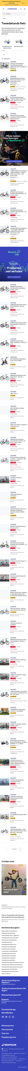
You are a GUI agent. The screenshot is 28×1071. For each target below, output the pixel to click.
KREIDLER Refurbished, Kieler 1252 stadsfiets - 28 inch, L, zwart (18, 641)
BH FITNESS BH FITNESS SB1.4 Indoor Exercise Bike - (18, 359)
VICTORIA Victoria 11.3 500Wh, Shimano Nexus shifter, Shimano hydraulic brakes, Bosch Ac (17, 763)
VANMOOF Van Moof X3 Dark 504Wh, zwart (18, 675)
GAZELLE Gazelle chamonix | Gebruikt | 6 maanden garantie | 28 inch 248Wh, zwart (18, 511)
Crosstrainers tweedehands (9, 951)
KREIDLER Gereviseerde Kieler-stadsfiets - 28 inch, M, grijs (18, 342)
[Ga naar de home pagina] (12, 9)
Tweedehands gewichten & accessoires (13, 962)
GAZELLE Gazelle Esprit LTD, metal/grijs (18, 576)
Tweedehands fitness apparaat (10, 935)
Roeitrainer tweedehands (9, 946)
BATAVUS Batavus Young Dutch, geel (17, 408)
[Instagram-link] (9, 1017)
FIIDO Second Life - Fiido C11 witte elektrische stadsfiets (18, 609)
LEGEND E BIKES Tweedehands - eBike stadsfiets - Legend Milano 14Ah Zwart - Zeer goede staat (18, 173)
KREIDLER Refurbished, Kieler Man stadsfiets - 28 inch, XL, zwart (18, 324)
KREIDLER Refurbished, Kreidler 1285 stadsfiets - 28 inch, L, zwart (18, 211)
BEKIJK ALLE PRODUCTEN (14, 277)
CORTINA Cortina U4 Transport (16, 478)
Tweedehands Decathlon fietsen (7, 47)
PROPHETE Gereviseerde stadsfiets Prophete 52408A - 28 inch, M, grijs (18, 117)
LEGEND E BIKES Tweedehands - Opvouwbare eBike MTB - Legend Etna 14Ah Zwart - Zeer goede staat (18, 230)
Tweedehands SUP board (8, 953)
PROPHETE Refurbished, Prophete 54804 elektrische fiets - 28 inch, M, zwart (18, 99)
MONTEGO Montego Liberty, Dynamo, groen (18, 527)
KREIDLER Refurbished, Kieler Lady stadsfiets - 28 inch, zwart (18, 306)
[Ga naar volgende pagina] (20, 849)
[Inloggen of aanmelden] (21, 9)
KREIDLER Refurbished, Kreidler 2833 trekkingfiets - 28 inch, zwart (18, 288)
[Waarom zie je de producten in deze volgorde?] (2, 58)
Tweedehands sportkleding (9, 969)
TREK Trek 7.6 (14, 393)
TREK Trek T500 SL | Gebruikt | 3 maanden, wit (18, 425)
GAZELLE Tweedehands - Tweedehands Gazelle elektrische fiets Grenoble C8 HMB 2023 (18, 66)
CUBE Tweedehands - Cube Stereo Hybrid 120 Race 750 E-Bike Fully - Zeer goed (18, 831)
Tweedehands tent (7, 942)
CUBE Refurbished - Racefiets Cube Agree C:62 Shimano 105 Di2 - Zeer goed (18, 693)
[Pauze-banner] (22, 3)
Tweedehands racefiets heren (10, 971)
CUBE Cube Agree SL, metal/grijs (16, 495)
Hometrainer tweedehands (9, 940)
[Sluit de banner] (25, 3)
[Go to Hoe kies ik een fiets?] (23, 892)
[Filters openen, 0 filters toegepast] (4, 54)
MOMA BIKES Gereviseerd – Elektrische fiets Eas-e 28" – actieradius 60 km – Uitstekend (18, 81)
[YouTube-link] (6, 1017)
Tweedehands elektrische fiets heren (12, 964)
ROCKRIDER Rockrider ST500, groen (18, 815)
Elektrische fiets (18, 46)
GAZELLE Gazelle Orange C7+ (18, 561)
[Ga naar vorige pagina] (8, 849)
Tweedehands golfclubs (8, 960)
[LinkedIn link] (13, 1017)
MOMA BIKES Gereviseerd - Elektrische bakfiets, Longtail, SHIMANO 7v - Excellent (18, 742)
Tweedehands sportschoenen (10, 937)
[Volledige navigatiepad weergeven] (2, 18)
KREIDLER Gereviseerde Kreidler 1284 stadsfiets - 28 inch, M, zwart (18, 193)
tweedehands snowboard (9, 955)
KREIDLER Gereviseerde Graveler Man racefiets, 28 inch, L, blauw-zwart (17, 441)
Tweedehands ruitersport (9, 949)
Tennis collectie (6, 973)
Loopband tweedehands (8, 933)
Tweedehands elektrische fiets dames (12, 967)
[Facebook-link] (3, 1017)
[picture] (4, 65)
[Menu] (3, 9)
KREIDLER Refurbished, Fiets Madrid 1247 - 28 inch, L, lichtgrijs (18, 377)
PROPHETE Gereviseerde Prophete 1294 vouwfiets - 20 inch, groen (18, 544)
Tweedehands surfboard (8, 958)
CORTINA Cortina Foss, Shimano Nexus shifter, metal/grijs (16, 798)
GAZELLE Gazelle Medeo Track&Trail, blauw (17, 780)
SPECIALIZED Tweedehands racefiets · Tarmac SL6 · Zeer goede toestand (18, 459)
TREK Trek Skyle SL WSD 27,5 (18, 659)
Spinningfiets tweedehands (9, 931)
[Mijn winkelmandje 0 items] (24, 9)
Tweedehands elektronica (9, 944)
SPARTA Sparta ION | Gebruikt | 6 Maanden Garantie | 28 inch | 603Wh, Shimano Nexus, (18, 594)
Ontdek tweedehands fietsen (14, 161)
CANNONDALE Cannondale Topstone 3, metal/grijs (17, 710)
